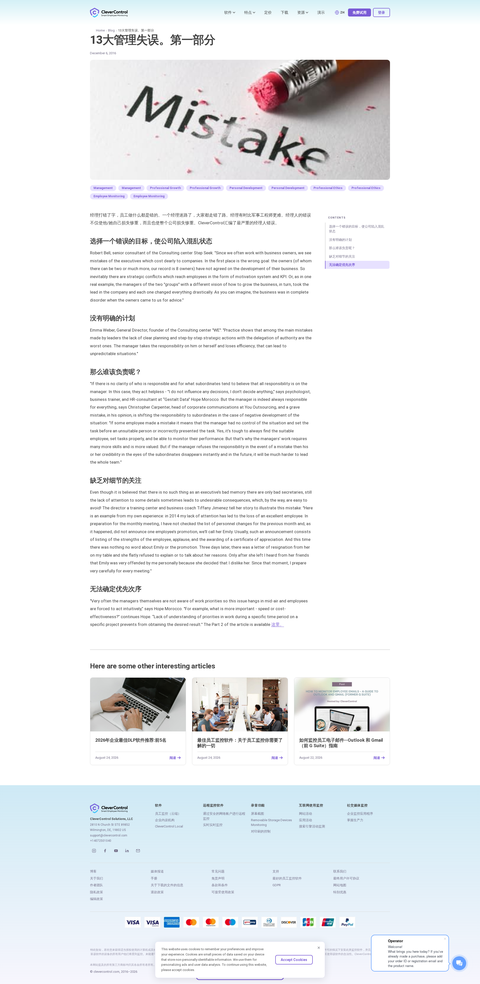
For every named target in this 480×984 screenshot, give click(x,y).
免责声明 (218, 878)
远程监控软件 (213, 805)
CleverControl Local (169, 826)
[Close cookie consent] (318, 947)
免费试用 (359, 13)
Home (100, 30)
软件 (228, 12)
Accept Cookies (294, 960)
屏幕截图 (257, 813)
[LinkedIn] (127, 851)
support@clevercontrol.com (108, 835)
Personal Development (246, 188)
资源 (301, 12)
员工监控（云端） (168, 813)
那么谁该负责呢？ (342, 248)
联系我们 (339, 871)
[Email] (138, 851)
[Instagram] (94, 851)
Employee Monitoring (109, 196)
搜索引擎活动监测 (312, 826)
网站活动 (305, 813)
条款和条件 (220, 885)
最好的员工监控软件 (287, 878)
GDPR (276, 885)
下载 (284, 12)
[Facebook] (105, 851)
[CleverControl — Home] (109, 13)
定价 (268, 12)
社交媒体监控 (357, 805)
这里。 (277, 624)
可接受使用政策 (223, 892)
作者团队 (96, 885)
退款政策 (157, 892)
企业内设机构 (164, 820)
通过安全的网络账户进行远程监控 (224, 816)
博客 (93, 871)
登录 (381, 13)
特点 (248, 12)
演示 (321, 12)
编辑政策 (96, 899)
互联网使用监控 (311, 805)
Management (103, 188)
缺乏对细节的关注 (342, 256)
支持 (275, 871)
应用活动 (305, 820)
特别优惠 (339, 892)
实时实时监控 (212, 825)
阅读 (173, 757)
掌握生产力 (355, 820)
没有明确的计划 (340, 240)
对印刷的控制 (260, 831)
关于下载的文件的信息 (167, 885)
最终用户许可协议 (346, 878)
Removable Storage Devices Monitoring (271, 822)
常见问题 (218, 871)
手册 (154, 878)
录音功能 (258, 805)
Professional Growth (165, 188)
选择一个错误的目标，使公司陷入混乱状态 (356, 229)
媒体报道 (157, 871)
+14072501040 (100, 840)
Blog (111, 30)
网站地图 (339, 885)
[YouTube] (116, 851)
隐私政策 (96, 892)
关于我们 (96, 878)
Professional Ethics (328, 188)
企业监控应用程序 (360, 813)
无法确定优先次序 (342, 265)
